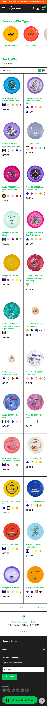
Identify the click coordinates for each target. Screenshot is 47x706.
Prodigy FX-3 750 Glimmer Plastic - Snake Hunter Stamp (11, 189)
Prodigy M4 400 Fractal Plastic (34, 416)
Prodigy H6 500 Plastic (33, 144)
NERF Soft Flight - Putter (10, 544)
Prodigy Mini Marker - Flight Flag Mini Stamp (35, 325)
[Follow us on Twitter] (8, 690)
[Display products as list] (43, 70)
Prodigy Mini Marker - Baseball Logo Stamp (9, 373)
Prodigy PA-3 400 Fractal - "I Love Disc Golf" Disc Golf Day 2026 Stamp (11, 326)
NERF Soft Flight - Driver (34, 458)
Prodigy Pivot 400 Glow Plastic (10, 234)
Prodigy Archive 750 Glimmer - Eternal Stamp (10, 99)
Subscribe (10, 677)
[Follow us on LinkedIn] (27, 690)
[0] (42, 8)
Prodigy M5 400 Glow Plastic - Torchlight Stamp (11, 145)
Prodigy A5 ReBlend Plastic (35, 588)
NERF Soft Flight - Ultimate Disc (11, 502)
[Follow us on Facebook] (4, 690)
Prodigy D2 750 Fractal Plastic (10, 416)
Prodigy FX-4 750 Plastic (10, 588)
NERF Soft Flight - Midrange (35, 501)
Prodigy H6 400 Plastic (10, 276)
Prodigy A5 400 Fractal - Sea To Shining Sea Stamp (11, 459)
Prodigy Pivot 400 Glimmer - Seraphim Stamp (35, 188)
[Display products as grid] (39, 70)
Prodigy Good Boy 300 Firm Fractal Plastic (35, 373)
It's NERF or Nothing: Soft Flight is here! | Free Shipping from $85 (23, 2)
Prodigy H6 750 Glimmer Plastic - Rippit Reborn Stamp (34, 100)
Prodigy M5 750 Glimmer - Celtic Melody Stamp (35, 234)
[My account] (38, 8)
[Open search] (33, 8)
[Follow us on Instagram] (13, 690)
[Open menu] (3, 8)
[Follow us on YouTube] (18, 690)
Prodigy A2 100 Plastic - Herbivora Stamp (34, 546)
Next (40, 607)
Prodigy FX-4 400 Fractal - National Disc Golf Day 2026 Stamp (35, 278)
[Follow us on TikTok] (22, 690)
